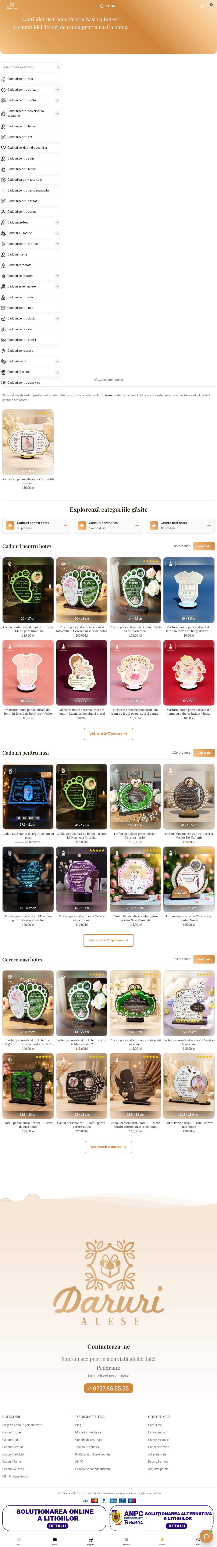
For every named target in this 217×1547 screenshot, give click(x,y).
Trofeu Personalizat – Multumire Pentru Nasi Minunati (135, 918)
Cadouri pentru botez (21, 89)
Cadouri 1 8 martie (19, 233)
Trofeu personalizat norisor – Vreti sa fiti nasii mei (189, 1042)
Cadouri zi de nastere (21, 286)
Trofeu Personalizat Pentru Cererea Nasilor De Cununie (189, 835)
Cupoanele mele (158, 1447)
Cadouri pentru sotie (21, 158)
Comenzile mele (158, 1440)
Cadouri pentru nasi (20, 79)
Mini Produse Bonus (15, 1476)
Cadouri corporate (19, 265)
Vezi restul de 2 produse (108, 1147)
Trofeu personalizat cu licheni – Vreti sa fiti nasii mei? (135, 629)
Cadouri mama (17, 254)
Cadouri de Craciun (20, 276)
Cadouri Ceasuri (12, 1447)
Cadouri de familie (19, 329)
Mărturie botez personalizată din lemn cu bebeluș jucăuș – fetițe (189, 711)
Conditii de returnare (88, 1440)
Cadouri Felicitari (13, 1454)
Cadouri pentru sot (19, 137)
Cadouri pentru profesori (23, 244)
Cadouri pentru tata (20, 308)
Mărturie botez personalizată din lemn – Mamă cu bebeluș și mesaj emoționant (81, 713)
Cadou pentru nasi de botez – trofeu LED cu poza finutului (28, 629)
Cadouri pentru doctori (22, 318)
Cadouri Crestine (18, 372)
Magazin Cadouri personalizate (22, 1425)
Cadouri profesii (18, 222)
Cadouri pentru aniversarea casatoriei (25, 113)
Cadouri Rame (11, 1461)
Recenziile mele (158, 1461)
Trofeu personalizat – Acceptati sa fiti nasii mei (135, 1042)
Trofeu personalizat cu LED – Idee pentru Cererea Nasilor (28, 918)
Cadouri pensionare (20, 350)
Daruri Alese (104, 395)
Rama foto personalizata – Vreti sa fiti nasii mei (28, 481)
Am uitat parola (158, 1469)
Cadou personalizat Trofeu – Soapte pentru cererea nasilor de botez (135, 1125)
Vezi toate (204, 546)
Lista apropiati (157, 1432)
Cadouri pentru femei (21, 126)
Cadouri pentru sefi (20, 297)
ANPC (79, 1461)
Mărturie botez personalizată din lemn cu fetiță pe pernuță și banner (135, 711)
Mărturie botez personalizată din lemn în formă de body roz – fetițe (28, 711)
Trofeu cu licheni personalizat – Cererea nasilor (135, 835)
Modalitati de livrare (88, 1432)
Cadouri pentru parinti (21, 211)
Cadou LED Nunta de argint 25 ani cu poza (28, 835)
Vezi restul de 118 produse (108, 940)
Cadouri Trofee (11, 1432)
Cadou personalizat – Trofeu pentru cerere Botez (81, 1125)
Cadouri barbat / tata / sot (24, 179)
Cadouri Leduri (11, 1440)
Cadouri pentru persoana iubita (28, 190)
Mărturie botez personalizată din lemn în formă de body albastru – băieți (189, 631)
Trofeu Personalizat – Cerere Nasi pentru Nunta (189, 918)
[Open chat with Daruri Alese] (206, 1536)
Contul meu (155, 1425)
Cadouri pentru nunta (21, 100)
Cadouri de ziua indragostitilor (27, 147)
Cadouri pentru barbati (22, 201)
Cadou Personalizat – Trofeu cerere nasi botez (188, 1125)
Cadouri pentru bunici (21, 340)
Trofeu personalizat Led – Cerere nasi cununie (82, 918)
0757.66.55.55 (111, 1388)
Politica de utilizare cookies (92, 1454)
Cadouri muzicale (13, 1469)
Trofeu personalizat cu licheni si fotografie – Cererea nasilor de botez (81, 629)
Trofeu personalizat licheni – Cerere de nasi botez (28, 1125)
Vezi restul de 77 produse (108, 734)
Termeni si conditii (87, 1447)
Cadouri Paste (16, 361)
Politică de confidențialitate (93, 1469)
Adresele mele (157, 1454)
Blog (78, 1425)
